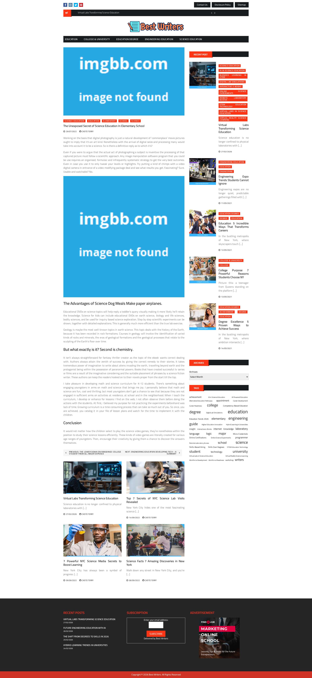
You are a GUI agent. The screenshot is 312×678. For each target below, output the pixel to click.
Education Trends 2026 (198, 419)
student (194, 451)
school (123, 120)
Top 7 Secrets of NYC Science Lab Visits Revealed (155, 500)
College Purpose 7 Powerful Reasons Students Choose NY (234, 273)
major (222, 433)
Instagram (70, 5)
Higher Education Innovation (212, 424)
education (93, 120)
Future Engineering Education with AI (84, 628)
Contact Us (202, 5)
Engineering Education (159, 39)
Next (214, 13)
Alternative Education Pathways (200, 400)
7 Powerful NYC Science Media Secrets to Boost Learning (92, 562)
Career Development (240, 400)
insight (192, 429)
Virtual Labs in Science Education (233, 112)
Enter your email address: (156, 620)
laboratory (241, 429)
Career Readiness (195, 405)
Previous (211, 13)
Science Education (191, 39)
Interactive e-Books (230, 86)
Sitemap (242, 5)
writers (239, 460)
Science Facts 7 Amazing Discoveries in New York (155, 562)
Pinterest (81, 5)
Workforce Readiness (216, 460)
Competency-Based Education (235, 405)
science (135, 120)
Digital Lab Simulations (232, 81)
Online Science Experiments (233, 92)
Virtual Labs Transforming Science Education (90, 498)
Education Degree (127, 39)
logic (209, 433)
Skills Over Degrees (216, 447)
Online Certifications (197, 437)
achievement (227, 311)
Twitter (76, 5)
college (224, 265)
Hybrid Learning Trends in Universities (85, 645)
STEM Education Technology (233, 105)
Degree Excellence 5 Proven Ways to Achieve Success (234, 325)
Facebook (65, 5)
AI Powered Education (240, 397)
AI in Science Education (232, 70)
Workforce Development (198, 460)
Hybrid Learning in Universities (237, 424)
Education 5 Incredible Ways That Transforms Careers (234, 227)
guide (193, 424)
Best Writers (162, 638)
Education (71, 39)
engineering (226, 171)
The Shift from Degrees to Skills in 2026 (86, 636)
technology (216, 452)
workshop (229, 460)
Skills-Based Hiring (197, 447)
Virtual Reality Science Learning (233, 118)
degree (223, 218)
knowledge (228, 429)
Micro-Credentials (240, 433)
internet (218, 429)
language (194, 434)
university (240, 451)
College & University (97, 39)
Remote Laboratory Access (233, 98)
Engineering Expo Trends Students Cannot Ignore (234, 180)
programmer (241, 437)
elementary (109, 120)
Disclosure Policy (223, 5)
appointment (222, 400)
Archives (193, 372)
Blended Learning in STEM (233, 76)
